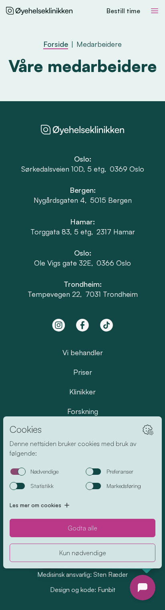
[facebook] (82, 325)
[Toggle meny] (154, 11)
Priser (82, 372)
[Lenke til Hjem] (82, 130)
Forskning (82, 411)
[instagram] (58, 325)
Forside (55, 44)
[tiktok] (106, 325)
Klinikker (82, 391)
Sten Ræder (110, 574)
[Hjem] (39, 11)
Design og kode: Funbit (82, 590)
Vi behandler (82, 352)
